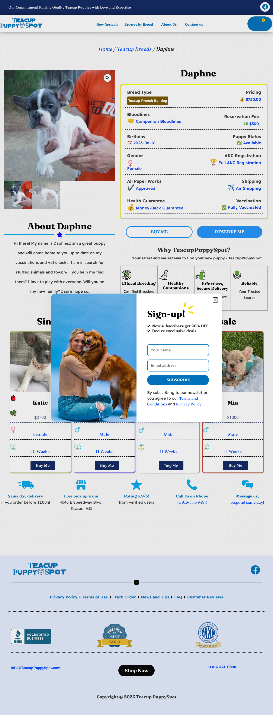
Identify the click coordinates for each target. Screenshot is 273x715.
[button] (215, 300)
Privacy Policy (189, 404)
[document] (136, 357)
